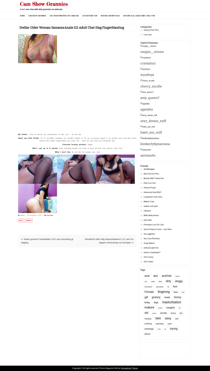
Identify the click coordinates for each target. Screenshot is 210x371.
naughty (170, 307)
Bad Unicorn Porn (151, 174)
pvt (181, 313)
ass (155, 275)
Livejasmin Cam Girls (153, 197)
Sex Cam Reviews (152, 239)
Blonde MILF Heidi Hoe (154, 178)
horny (177, 297)
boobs (177, 276)
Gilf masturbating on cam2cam (64, 16)
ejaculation (160, 287)
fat (168, 287)
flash (176, 292)
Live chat (50, 215)
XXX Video (148, 262)
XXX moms (148, 257)
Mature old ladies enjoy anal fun (139, 16)
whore (147, 334)
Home (22, 16)
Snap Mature (149, 243)
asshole (167, 275)
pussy (173, 313)
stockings (149, 329)
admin (22, 215)
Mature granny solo (110, 16)
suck (159, 329)
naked (160, 308)
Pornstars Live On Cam (154, 225)
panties (154, 313)
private (28, 220)
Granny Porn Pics (151, 30)
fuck (183, 292)
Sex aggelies (149, 234)
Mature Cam (149, 201)
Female (149, 291)
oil (179, 308)
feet (175, 286)
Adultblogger (149, 169)
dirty (21, 220)
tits (165, 329)
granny (156, 297)
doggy (179, 281)
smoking (148, 324)
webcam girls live (151, 248)
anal (146, 275)
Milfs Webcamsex (151, 215)
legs (156, 302)
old (146, 312)
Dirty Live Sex (150, 183)
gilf (146, 297)
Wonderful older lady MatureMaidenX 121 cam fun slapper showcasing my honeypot (109, 241)
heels (167, 297)
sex (158, 318)
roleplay (147, 319)
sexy (168, 318)
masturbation (171, 302)
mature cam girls (151, 206)
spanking (160, 324)
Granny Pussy (150, 188)
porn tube (148, 220)
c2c (145, 281)
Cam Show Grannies (44, 4)
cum (153, 281)
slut (176, 319)
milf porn (147, 211)
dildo (160, 281)
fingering (164, 292)
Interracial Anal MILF (152, 192)
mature (149, 307)
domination (148, 287)
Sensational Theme (129, 368)
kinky (147, 302)
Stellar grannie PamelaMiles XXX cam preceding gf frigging (47, 241)
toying (174, 328)
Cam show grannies (37, 16)
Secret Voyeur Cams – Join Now (158, 229)
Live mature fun (89, 16)
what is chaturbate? (152, 252)
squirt (169, 324)
